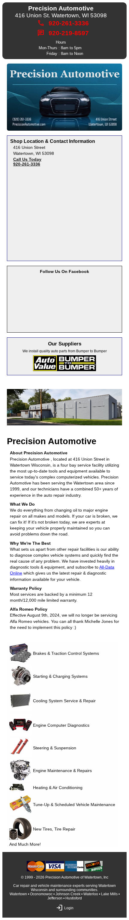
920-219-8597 (69, 33)
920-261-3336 (69, 23)
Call (40, 23)
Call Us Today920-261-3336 (27, 161)
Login (59, 907)
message (40, 33)
